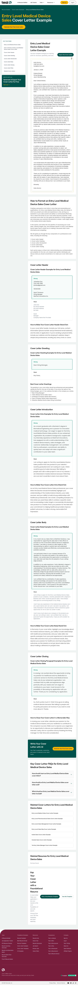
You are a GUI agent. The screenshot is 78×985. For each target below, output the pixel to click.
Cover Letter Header (9, 52)
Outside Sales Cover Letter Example (42, 840)
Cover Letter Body (8, 61)
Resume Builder (6, 9)
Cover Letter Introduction (10, 58)
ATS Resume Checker (7, 943)
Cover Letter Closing (9, 65)
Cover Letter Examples (18, 9)
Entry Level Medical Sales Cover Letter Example (45, 813)
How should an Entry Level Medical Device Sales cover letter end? (50, 783)
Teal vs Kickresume (52, 948)
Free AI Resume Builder (7, 959)
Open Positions (67, 948)
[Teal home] (7, 2)
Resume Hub (36, 938)
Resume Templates (21, 943)
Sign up (64, 2)
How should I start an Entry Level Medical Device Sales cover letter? (50, 774)
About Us (66, 946)
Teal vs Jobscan (52, 938)
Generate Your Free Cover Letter (13, 27)
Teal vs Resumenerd (53, 951)
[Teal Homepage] (3, 970)
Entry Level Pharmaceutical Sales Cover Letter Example (47, 818)
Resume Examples (21, 938)
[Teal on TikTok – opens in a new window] (73, 983)
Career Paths (36, 951)
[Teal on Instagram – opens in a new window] (75, 983)
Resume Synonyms (37, 943)
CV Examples (20, 951)
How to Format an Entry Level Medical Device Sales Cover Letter (13, 48)
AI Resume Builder (6, 938)
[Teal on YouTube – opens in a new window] (68, 983)
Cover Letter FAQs (8, 68)
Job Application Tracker (7, 940)
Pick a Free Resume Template (50, 896)
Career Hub (35, 940)
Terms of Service (61, 983)
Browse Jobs (36, 948)
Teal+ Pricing (67, 943)
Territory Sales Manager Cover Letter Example (44, 845)
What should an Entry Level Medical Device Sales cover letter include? (50, 792)
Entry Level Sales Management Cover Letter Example (46, 824)
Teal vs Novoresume (53, 943)
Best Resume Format (22, 940)
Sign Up (65, 938)
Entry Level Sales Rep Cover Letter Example (44, 829)
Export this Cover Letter (65, 54)
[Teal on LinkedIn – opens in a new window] (70, 983)
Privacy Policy (52, 983)
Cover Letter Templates (22, 948)
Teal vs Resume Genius (53, 953)
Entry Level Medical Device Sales (12, 44)
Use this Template (67, 896)
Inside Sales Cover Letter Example (41, 834)
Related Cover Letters (9, 71)
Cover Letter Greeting (9, 55)
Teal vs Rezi (51, 940)
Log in (72, 2)
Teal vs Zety (51, 946)
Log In (65, 940)
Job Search (35, 946)
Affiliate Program (68, 951)
